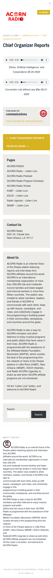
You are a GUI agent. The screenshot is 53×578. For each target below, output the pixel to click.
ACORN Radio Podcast (19, 176)
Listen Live (15, 542)
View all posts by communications (24, 121)
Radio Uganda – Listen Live (22, 200)
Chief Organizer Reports (27, 138)
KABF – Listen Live (17, 190)
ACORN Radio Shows (19, 185)
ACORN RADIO (15, 166)
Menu (45, 12)
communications (30, 35)
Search (11, 409)
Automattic (28, 573)
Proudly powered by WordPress (20, 569)
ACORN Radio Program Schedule (25, 180)
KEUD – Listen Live (17, 195)
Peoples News (16, 146)
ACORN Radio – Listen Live (22, 171)
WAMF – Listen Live (18, 205)
